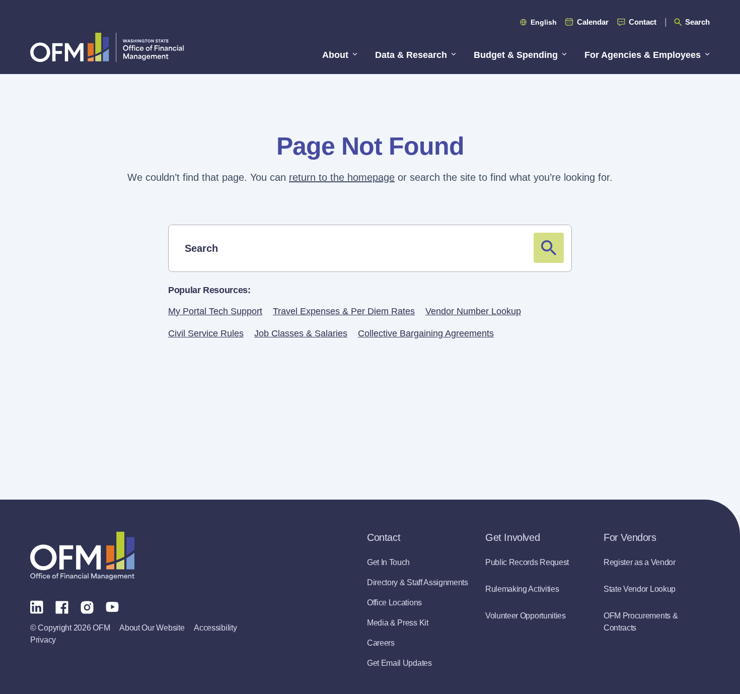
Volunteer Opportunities (525, 615)
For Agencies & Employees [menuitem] (642, 55)
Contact (642, 22)
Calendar (593, 22)
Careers (381, 643)
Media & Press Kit (397, 622)
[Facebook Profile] (61, 606)
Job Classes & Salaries (300, 333)
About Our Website (151, 627)
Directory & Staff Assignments (417, 582)
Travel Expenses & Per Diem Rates (344, 311)
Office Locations (394, 602)
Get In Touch (388, 562)
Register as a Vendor (640, 562)
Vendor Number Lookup (473, 311)
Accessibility (215, 627)
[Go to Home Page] (107, 47)
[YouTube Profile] (112, 606)
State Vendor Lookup (640, 589)
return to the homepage (342, 177)
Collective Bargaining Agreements (426, 333)
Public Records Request (527, 562)
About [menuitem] (335, 55)
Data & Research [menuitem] (411, 55)
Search (697, 22)
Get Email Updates (399, 663)
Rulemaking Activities (522, 589)
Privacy (43, 640)
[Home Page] (82, 555)
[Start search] (549, 248)
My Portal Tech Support (215, 311)
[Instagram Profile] (87, 606)
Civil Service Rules (206, 333)
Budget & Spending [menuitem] (516, 55)
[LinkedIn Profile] (36, 606)
